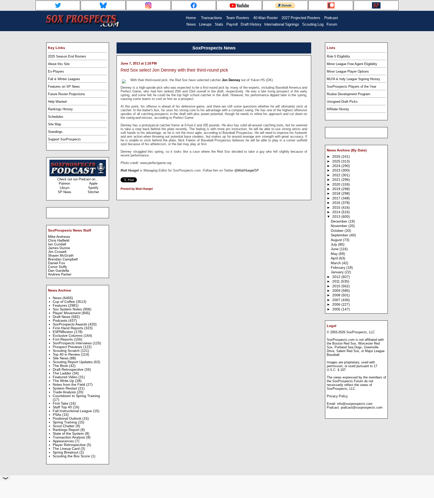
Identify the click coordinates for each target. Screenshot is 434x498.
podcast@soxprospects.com (362, 407)
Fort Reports (63, 339)
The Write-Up (64, 381)
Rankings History (60, 109)
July (334, 244)
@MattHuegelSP (246, 170)
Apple (93, 183)
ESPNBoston (63, 332)
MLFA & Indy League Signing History (353, 79)
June (335, 249)
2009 (336, 291)
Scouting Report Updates (73, 362)
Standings (55, 132)
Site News (61, 358)
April (335, 258)
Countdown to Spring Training (76, 396)
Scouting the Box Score (72, 456)
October (338, 231)
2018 (336, 193)
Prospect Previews (68, 347)
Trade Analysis (65, 392)
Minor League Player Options (348, 71)
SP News (64, 192)
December (339, 221)
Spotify (93, 188)
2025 (336, 161)
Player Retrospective (70, 445)
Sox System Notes (68, 309)
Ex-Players (56, 71)
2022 (336, 175)
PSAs (57, 415)
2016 (336, 203)
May (335, 254)
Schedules (55, 117)
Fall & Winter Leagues (64, 79)
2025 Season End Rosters (67, 56)
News (58, 298)
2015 (336, 207)
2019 (336, 189)
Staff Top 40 (63, 407)
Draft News (62, 317)
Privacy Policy (337, 396)
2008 (336, 295)
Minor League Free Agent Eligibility (352, 64)
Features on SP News (64, 86)
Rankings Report (66, 430)
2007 (336, 300)
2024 (336, 166)
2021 (336, 180)
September (340, 235)
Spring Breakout (66, 452)
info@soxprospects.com (354, 404)
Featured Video (65, 377)
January (338, 272)
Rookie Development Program (348, 94)
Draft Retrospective (68, 369)
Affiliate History (338, 109)
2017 (336, 198)
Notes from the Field (69, 384)
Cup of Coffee (64, 302)
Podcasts (60, 320)
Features (60, 305)
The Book (61, 366)
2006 (336, 304)
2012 (336, 277)
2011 (336, 281)
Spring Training (65, 422)
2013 (336, 216)
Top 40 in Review (67, 354)
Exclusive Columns (68, 336)
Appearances (64, 441)
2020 (336, 184)
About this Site (59, 64)
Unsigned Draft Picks (342, 101)
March (336, 263)
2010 (336, 286)
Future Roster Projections (66, 94)
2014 (336, 212)
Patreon (64, 183)
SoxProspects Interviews (73, 343)
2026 (336, 156)
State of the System (69, 433)
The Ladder (62, 373)
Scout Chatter (64, 426)
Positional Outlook (67, 418)
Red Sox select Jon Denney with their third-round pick (174, 70)
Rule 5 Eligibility (338, 56)
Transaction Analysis (69, 437)
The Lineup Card (67, 449)
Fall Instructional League (73, 411)
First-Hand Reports (68, 328)
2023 (336, 170)
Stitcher (93, 192)
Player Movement (67, 313)
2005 (336, 309)
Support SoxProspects (64, 139)
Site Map (54, 124)
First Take (61, 403)
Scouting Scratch (67, 351)
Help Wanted (57, 101)
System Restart (65, 388)
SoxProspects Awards (70, 324)
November (339, 226)
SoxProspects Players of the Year (351, 86)
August (337, 240)
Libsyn (64, 188)
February (338, 267)
